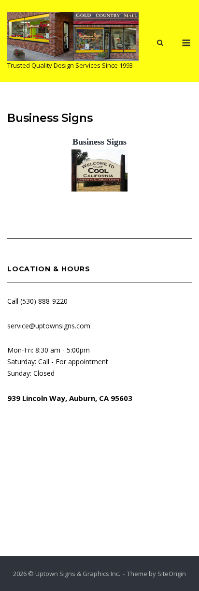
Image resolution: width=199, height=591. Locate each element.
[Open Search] (160, 43)
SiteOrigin (171, 573)
